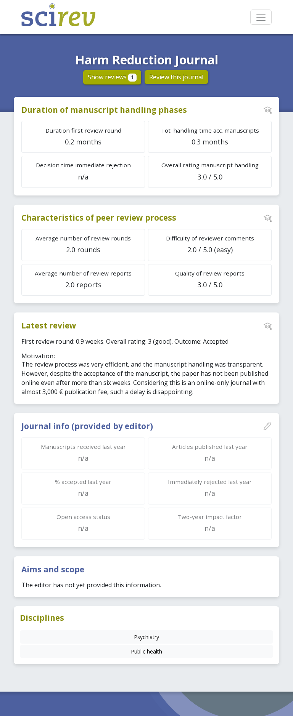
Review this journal (176, 77)
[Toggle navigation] (261, 17)
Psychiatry (146, 637)
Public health (146, 651)
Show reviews (111, 77)
